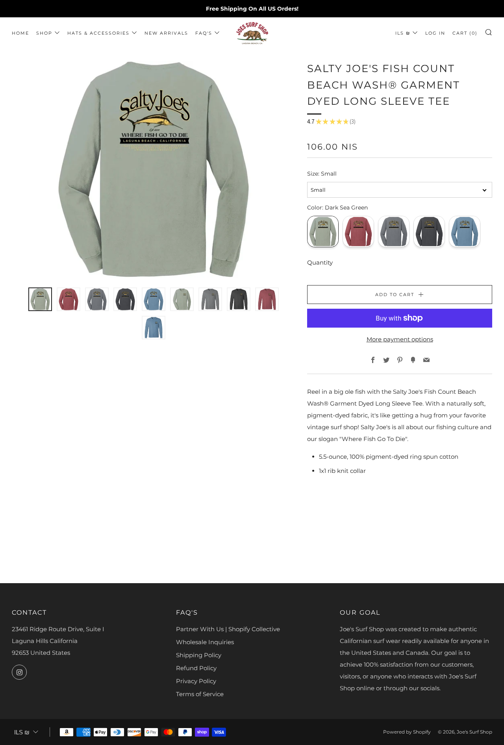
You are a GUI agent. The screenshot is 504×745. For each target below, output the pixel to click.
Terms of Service (200, 694)
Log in (435, 33)
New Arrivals (166, 33)
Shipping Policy (198, 655)
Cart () (465, 33)
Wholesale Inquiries (205, 642)
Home (20, 33)
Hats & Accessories (98, 33)
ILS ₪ (402, 33)
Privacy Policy (196, 681)
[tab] (40, 299)
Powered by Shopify (407, 732)
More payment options (400, 339)
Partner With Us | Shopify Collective (228, 629)
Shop (44, 33)
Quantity (320, 262)
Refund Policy (196, 668)
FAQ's (203, 33)
